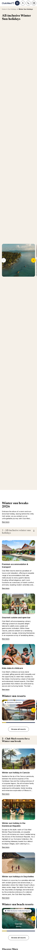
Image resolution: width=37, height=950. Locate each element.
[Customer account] (22, 3)
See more (5, 522)
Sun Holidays (12, 9)
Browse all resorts (18, 729)
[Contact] (28, 3)
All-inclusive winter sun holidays (16, 531)
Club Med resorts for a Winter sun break (16, 740)
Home (4, 9)
